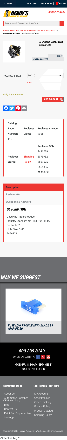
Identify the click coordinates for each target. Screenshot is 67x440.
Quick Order (46, 3)
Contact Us (10, 409)
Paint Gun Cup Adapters (17, 413)
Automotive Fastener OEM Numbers (15, 399)
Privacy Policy (42, 406)
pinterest (43, 357)
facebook (38, 357)
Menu (10, 3)
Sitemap (9, 417)
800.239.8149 (32, 350)
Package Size (12, 75)
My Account (32, 3)
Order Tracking (42, 402)
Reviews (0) (13, 194)
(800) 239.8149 (56, 12)
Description (12, 187)
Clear (29, 82)
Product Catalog (43, 410)
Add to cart (51, 99)
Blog (6, 404)
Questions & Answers (18, 201)
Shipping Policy (43, 414)
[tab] (33, 187)
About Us (9, 393)
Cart (61, 3)
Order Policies (42, 397)
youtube (48, 357)
